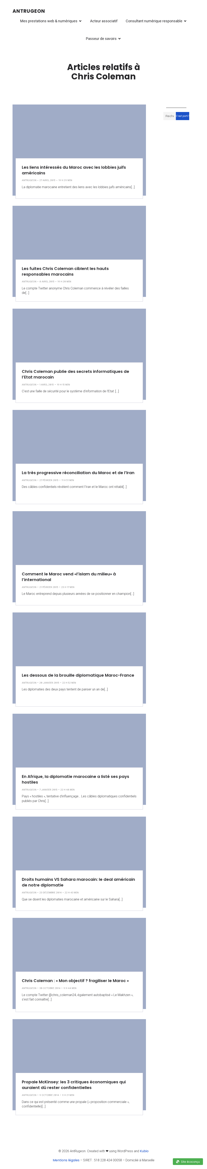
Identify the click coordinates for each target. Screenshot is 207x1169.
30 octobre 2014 (49, 988)
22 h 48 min (67, 789)
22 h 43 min (72, 892)
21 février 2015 (48, 587)
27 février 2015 (48, 480)
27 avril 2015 (47, 180)
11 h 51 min (67, 480)
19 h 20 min (64, 281)
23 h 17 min (67, 587)
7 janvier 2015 (48, 789)
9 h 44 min (69, 988)
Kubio (144, 1151)
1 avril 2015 (46, 384)
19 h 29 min (65, 180)
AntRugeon (29, 180)
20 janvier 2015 (49, 682)
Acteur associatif (104, 21)
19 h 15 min (63, 384)
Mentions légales (66, 1160)
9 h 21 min (68, 1095)
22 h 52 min (69, 682)
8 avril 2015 (46, 281)
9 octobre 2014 (49, 1095)
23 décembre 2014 (50, 892)
